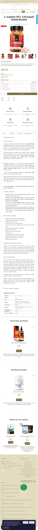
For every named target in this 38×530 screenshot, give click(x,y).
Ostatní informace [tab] (28, 133)
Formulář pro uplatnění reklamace (28, 471)
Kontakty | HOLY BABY (28, 465)
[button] (11, 442)
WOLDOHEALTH (19, 22)
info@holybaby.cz (8, 461)
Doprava (28, 461)
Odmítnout (26, 522)
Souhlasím (32, 522)
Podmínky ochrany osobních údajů (28, 473)
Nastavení (6, 527)
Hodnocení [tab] (12, 133)
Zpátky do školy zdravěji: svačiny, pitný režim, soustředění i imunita (14, 485)
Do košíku (22, 93)
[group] (10, 438)
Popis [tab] (5, 133)
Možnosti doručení (4, 76)
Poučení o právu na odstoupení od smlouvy (28, 468)
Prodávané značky (28, 464)
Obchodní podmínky (18, 4)
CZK (13, 6)
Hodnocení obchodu (28, 463)
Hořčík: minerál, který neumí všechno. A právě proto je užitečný (13, 518)
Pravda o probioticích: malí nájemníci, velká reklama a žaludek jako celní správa (16, 514)
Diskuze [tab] (19, 133)
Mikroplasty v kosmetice (9, 496)
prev (1, 345)
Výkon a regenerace (19, 295)
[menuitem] (3, 9)
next (36, 345)
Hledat (23, 11)
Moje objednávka (28, 477)
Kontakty (25, 4)
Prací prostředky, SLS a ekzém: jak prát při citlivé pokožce (12, 503)
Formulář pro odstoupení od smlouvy (28, 470)
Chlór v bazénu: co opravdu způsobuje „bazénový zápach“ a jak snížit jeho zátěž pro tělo (17, 507)
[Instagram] (3, 470)
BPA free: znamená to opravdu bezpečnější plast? (10, 492)
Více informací (14, 525)
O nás (12, 4)
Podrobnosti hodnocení (25, 24)
